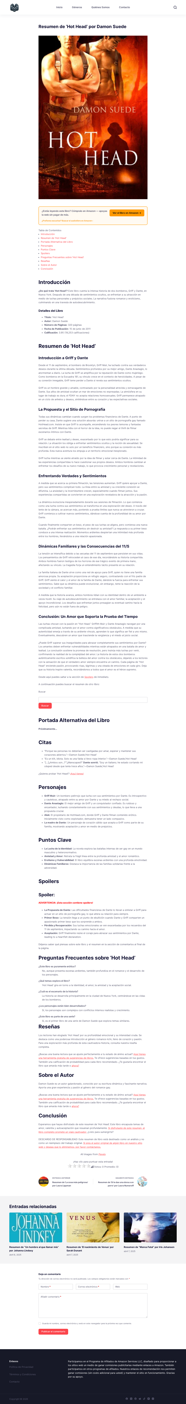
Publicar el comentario (53, 1331)
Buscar (42, 691)
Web (117, 1286)
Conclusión (47, 268)
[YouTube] (148, 1399)
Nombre (46, 1286)
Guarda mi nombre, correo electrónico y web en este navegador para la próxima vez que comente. (87, 1323)
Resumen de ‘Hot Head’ (53, 238)
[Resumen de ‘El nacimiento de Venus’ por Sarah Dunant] (93, 1227)
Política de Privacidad (21, 1366)
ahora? (75, 1065)
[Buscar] (175, 7)
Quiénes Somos (100, 7)
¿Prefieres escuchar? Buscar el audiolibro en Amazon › (67, 221)
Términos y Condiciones (22, 1374)
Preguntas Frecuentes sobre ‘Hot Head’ (62, 257)
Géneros (77, 7)
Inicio (59, 7)
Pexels (102, 1154)
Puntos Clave (48, 249)
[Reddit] (140, 1399)
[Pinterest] (135, 1399)
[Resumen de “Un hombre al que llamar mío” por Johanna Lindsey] (35, 1227)
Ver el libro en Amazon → (127, 212)
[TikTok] (144, 1399)
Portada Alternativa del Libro (57, 241)
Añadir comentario (51, 1296)
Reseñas (45, 261)
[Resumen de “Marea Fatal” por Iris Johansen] (150, 1227)
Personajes (47, 245)
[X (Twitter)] (131, 1399)
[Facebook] (127, 1399)
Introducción (48, 234)
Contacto (124, 7)
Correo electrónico (88, 1286)
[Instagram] (153, 1399)
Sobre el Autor (49, 264)
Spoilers (45, 253)
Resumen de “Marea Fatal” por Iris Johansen (149, 1247)
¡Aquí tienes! (77, 773)
